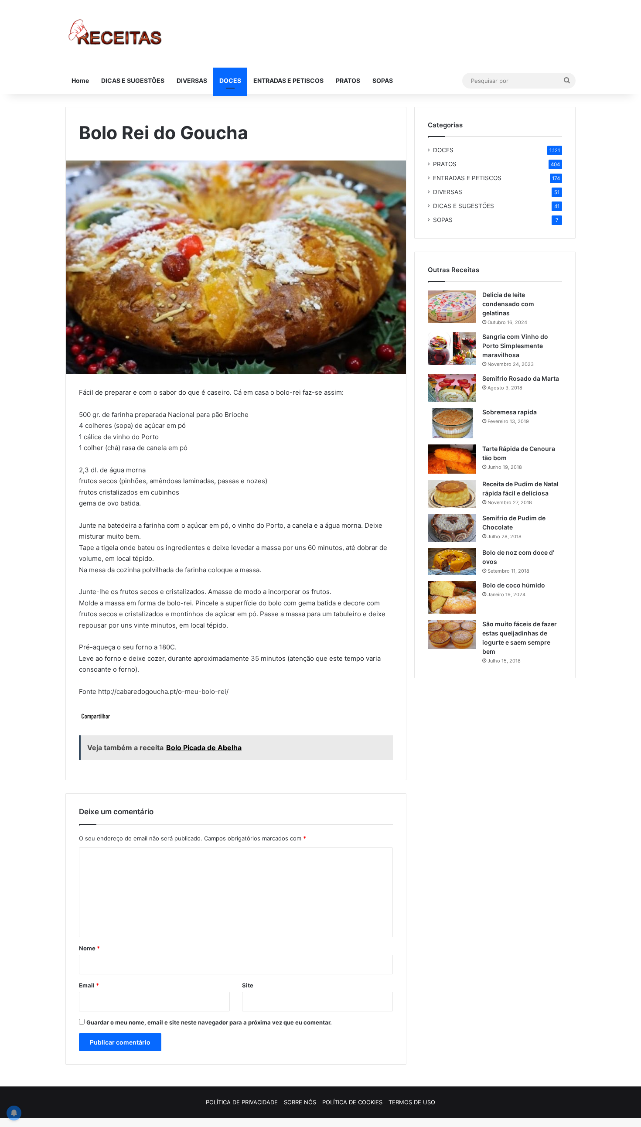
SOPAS (382, 80)
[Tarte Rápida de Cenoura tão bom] (452, 459)
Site (247, 985)
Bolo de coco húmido (513, 585)
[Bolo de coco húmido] (452, 597)
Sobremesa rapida (509, 412)
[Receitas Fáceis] (115, 33)
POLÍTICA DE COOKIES (352, 1102)
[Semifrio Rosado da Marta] (452, 388)
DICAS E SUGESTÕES (132, 80)
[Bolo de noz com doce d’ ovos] (452, 561)
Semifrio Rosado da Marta (520, 378)
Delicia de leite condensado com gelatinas (508, 304)
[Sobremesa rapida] (452, 423)
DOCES (230, 80)
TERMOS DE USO (412, 1102)
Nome (89, 948)
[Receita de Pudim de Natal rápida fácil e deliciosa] (452, 494)
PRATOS (348, 80)
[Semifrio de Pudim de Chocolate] (452, 528)
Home (80, 80)
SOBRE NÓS (300, 1102)
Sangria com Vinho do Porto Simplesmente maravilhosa (515, 346)
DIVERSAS (192, 80)
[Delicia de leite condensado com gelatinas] (452, 306)
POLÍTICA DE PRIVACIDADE (242, 1102)
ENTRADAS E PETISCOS (288, 80)
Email (89, 985)
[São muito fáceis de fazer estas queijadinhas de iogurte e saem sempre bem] (452, 634)
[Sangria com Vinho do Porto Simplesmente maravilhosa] (452, 348)
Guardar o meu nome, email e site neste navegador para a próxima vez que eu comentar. (209, 1022)
